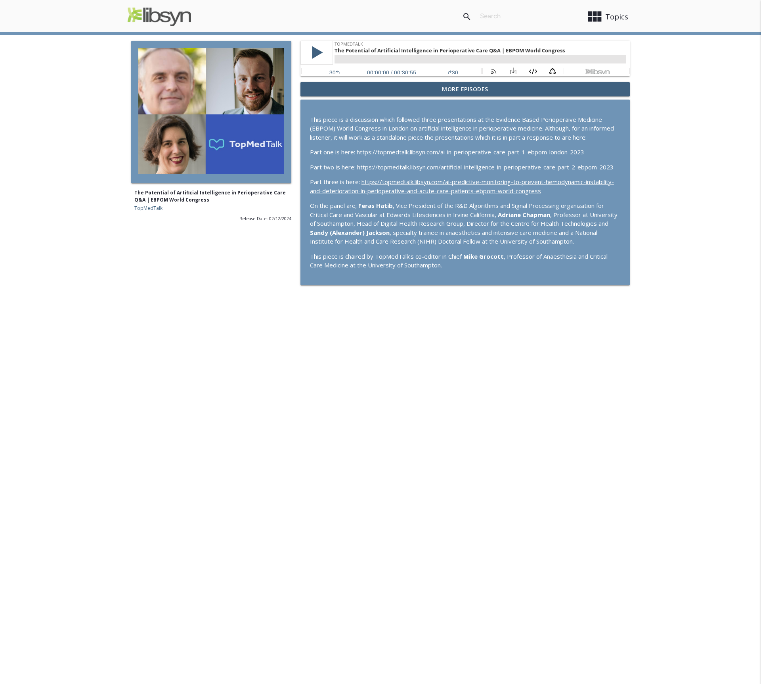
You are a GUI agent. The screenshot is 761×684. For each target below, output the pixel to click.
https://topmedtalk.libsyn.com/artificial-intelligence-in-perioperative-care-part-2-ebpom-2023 (485, 167)
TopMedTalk (148, 208)
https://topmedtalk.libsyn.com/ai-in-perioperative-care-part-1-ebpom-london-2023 (470, 152)
